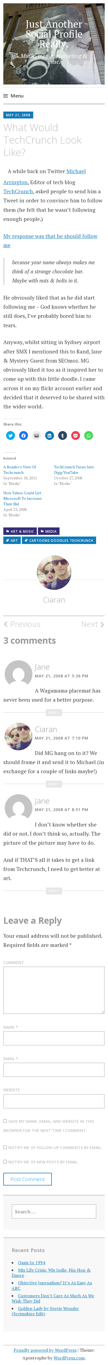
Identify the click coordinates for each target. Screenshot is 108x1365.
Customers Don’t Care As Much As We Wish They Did (53, 1298)
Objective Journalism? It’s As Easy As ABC (52, 1285)
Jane (42, 666)
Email (10, 1058)
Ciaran (54, 599)
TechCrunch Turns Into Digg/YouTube (74, 469)
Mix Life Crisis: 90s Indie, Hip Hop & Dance (51, 1272)
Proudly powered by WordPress (45, 1350)
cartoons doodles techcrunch (61, 540)
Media (51, 531)
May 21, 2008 (18, 115)
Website (11, 1089)
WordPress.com (69, 1358)
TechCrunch (18, 191)
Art (14, 540)
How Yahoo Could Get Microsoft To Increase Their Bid (22, 498)
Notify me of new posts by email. (43, 1162)
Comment (13, 962)
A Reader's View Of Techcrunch (19, 469)
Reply (54, 712)
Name (10, 1027)
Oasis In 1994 (31, 1263)
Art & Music (22, 531)
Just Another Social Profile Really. (54, 33)
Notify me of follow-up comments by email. (55, 1147)
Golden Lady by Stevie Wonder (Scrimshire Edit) (45, 1311)
